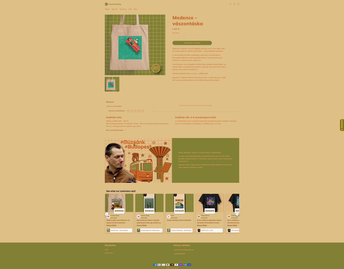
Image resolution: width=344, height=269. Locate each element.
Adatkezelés (109, 253)
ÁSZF (106, 250)
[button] (230, 4)
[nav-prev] (107, 214)
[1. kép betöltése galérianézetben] (112, 84)
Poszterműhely (174, 268)
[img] (119, 211)
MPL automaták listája (114, 130)
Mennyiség (175, 33)
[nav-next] (237, 214)
